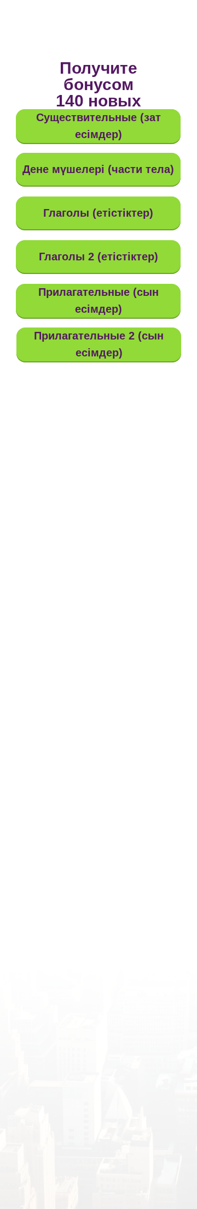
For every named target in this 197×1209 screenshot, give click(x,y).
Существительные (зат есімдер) (98, 125)
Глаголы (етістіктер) (98, 213)
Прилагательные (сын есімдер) (98, 300)
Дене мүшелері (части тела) (98, 169)
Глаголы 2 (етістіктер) (98, 257)
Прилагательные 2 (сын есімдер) (99, 344)
